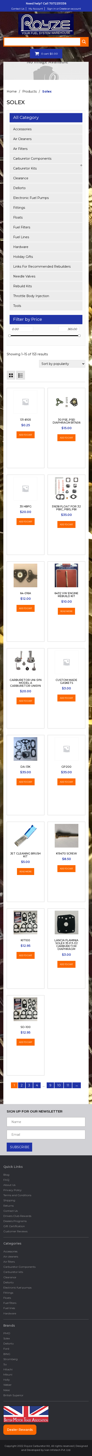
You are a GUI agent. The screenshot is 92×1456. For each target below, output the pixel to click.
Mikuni (7, 1374)
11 (68, 1085)
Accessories (22, 129)
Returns (8, 1205)
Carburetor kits (25, 168)
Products (29, 91)
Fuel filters (21, 227)
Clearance (20, 178)
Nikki (6, 1390)
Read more (66, 611)
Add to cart (25, 435)
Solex (6, 1338)
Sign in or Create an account (64, 8)
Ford (6, 1348)
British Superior (13, 1395)
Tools (17, 306)
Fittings (19, 208)
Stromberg (10, 1359)
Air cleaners (22, 139)
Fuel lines (21, 237)
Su (5, 1364)
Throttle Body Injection (31, 296)
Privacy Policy (12, 1190)
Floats (18, 217)
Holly (6, 1379)
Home (12, 91)
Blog (6, 1174)
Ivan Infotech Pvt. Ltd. (57, 1450)
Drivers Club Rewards (17, 1216)
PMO (6, 1333)
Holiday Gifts (23, 257)
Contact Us (17, 8)
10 (59, 1085)
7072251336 (57, 3)
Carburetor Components (32, 159)
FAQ (6, 1179)
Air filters (20, 149)
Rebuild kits (22, 286)
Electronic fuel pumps (31, 198)
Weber (7, 1384)
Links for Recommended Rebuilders (42, 267)
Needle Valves (24, 276)
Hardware (20, 247)
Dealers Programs (15, 1221)
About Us (9, 1185)
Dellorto (19, 188)
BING (6, 1354)
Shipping (9, 1200)
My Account (36, 8)
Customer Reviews (15, 1231)
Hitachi (8, 1369)
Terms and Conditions (17, 1195)
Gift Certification (14, 1226)
